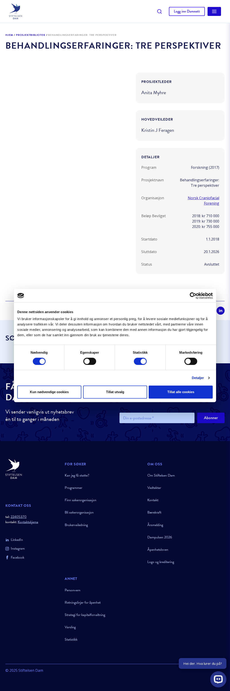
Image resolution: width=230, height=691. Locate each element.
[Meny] (214, 11)
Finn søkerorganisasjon (80, 500)
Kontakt (152, 500)
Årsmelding (155, 525)
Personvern (72, 590)
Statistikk (71, 639)
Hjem (9, 35)
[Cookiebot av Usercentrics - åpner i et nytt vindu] (193, 295)
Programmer (73, 487)
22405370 (19, 517)
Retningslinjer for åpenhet (83, 602)
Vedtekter (154, 487)
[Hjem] (32, 469)
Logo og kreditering (160, 562)
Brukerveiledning (76, 525)
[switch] (89, 361)
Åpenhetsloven (157, 549)
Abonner (211, 418)
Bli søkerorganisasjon (79, 512)
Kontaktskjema (28, 522)
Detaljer (198, 378)
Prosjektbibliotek (30, 35)
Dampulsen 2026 (159, 537)
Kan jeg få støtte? (77, 475)
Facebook (17, 557)
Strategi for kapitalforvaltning (85, 614)
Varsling (70, 627)
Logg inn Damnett (187, 11)
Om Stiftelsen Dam (161, 475)
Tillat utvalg (115, 392)
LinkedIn (17, 539)
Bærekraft (154, 512)
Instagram (18, 548)
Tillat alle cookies (180, 392)
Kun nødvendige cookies (49, 392)
